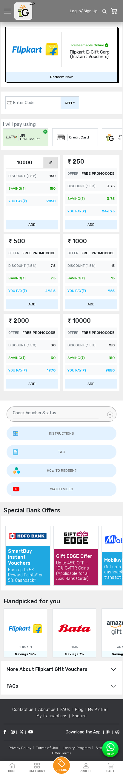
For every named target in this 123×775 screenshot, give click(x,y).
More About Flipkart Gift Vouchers (47, 669)
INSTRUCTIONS (61, 433)
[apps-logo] (117, 732)
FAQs (12, 686)
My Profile (97, 709)
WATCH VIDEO (61, 489)
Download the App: (84, 732)
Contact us (22, 709)
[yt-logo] (30, 732)
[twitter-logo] (21, 732)
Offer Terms (61, 753)
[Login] (114, 11)
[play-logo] (108, 732)
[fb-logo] (5, 732)
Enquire (79, 715)
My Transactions (51, 715)
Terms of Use (47, 748)
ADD (32, 225)
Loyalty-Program (77, 748)
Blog (79, 709)
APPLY (69, 103)
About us (47, 709)
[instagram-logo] (13, 732)
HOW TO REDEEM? (61, 470)
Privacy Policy (20, 748)
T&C (61, 452)
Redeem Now (61, 77)
